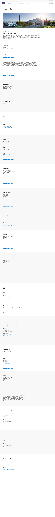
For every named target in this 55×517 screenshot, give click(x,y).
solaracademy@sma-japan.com (8, 298)
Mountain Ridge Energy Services (8, 75)
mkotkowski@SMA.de (6, 387)
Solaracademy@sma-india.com (8, 245)
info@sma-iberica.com (6, 446)
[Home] (3, 3)
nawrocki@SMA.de (6, 390)
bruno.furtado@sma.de (6, 154)
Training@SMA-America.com (7, 54)
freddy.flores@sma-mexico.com (8, 335)
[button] (51, 0)
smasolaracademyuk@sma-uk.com (8, 469)
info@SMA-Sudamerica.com (7, 422)
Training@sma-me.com (6, 363)
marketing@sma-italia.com (7, 268)
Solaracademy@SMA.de (7, 203)
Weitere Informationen (7, 68)
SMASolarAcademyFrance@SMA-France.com (10, 180)
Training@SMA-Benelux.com (7, 127)
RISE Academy (5, 72)
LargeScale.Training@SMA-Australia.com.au (10, 94)
